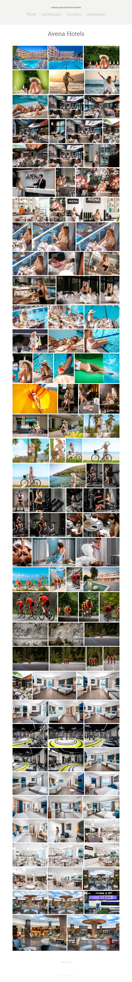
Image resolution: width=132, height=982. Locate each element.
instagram (96, 14)
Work (31, 14)
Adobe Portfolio (69, 975)
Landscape (51, 14)
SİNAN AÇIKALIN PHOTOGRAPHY (66, 8)
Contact (74, 14)
